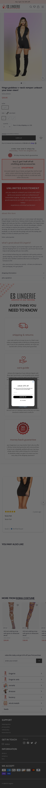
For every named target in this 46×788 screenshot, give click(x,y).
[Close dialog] (33, 381)
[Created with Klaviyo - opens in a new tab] (23, 407)
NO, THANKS (23, 400)
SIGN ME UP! (23, 397)
